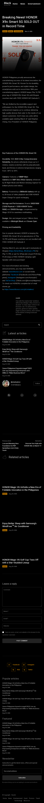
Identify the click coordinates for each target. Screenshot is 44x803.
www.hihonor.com (15, 271)
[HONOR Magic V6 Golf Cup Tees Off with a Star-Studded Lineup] (38, 361)
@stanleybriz (15, 382)
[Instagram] (24, 665)
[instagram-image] (8, 395)
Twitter (30, 670)
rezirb (18, 298)
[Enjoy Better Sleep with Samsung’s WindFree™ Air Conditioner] (38, 351)
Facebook (15, 274)
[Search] (39, 325)
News (10, 31)
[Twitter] (24, 670)
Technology (18, 31)
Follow (37, 383)
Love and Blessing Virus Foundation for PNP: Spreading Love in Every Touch (10, 446)
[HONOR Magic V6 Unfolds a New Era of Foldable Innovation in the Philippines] (38, 341)
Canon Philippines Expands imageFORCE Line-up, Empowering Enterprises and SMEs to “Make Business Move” (17, 370)
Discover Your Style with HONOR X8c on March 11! (33, 444)
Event (5, 31)
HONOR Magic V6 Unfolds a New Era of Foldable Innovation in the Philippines (16, 341)
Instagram (12, 277)
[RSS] (13, 670)
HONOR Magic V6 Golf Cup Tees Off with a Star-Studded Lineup (17, 360)
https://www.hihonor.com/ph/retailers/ (19, 289)
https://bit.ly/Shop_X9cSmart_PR (22, 251)
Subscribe (22, 778)
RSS (18, 670)
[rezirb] (8, 306)
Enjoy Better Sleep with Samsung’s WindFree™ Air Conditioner (15, 350)
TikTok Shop (10, 280)
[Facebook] (9, 665)
